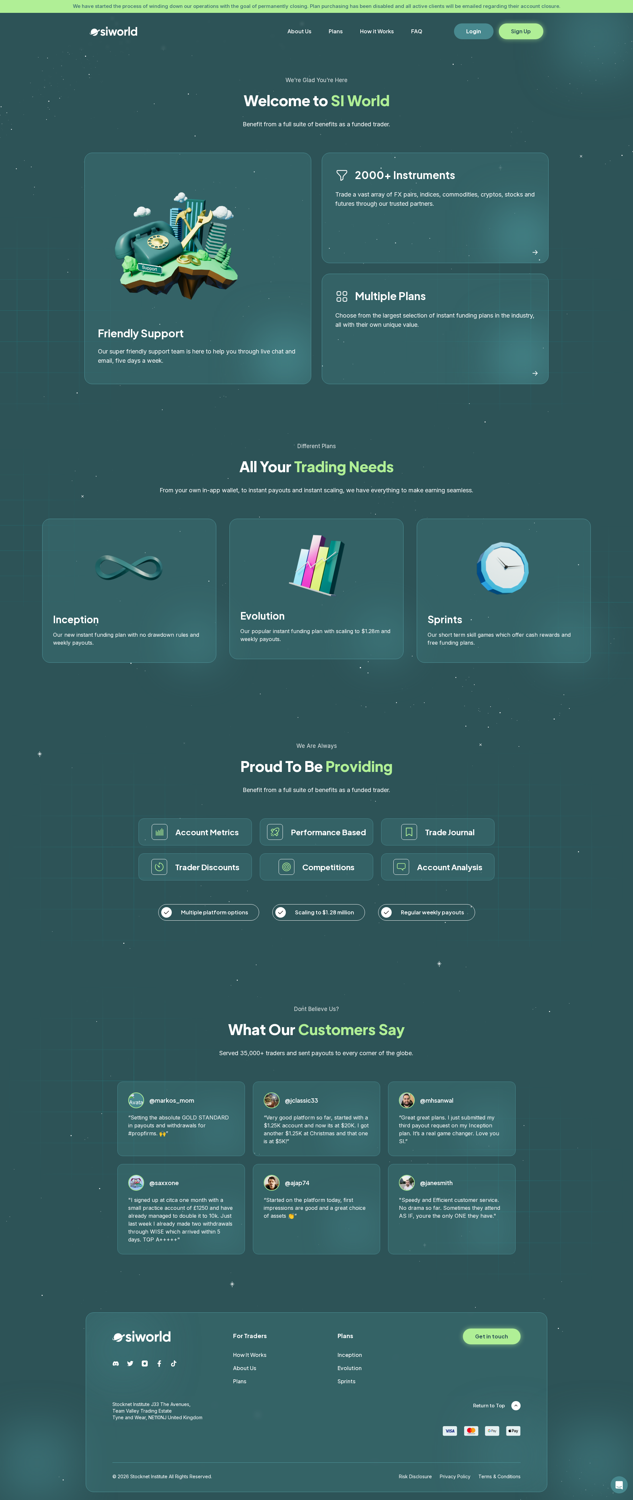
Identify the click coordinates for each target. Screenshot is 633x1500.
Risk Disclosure (415, 1476)
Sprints (346, 1381)
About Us (299, 31)
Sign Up (521, 31)
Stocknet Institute (148, 1476)
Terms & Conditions (499, 1476)
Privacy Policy (455, 1476)
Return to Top (489, 1405)
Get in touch (491, 1336)
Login (473, 31)
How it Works (377, 31)
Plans (336, 31)
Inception (350, 1354)
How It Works (249, 1354)
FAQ (416, 31)
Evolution (350, 1367)
